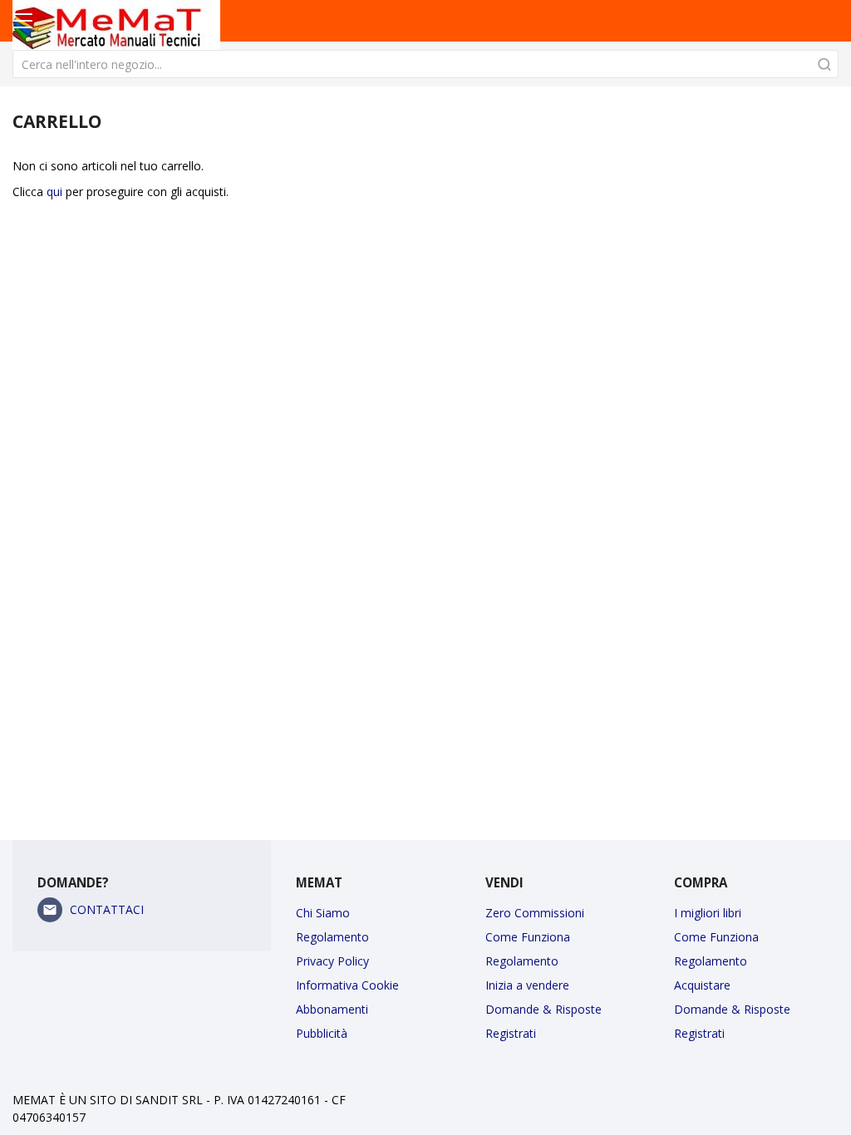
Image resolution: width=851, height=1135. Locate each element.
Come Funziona (527, 937)
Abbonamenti (332, 1009)
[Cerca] (824, 64)
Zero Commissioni (534, 913)
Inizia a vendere (527, 985)
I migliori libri (707, 913)
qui (54, 191)
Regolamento (332, 937)
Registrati (510, 1033)
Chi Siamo (323, 913)
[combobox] (425, 64)
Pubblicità (321, 1033)
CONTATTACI (107, 909)
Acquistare (702, 985)
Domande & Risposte (543, 1009)
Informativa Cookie (347, 985)
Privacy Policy (332, 961)
